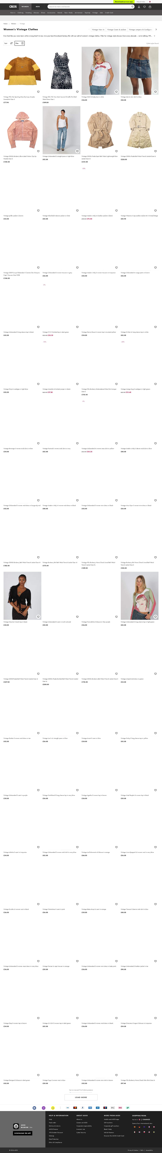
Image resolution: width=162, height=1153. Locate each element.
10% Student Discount (56, 1132)
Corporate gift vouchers (111, 1126)
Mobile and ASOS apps (111, 1119)
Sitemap (51, 1136)
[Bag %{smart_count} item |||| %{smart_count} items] (150, 6)
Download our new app (124, 2)
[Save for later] (38, 91)
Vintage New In (98, 29)
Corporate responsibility (84, 1126)
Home (5, 24)
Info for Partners (109, 1132)
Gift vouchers (108, 1123)
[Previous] (89, 29)
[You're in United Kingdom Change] (150, 1)
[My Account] (139, 6)
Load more (81, 1097)
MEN (38, 7)
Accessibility (149, 1150)
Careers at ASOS (81, 1123)
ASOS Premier (53, 1129)
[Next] (156, 29)
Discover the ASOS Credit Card (114, 1136)
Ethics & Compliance (55, 1142)
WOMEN (25, 7)
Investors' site (80, 1129)
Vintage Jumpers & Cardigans (140, 29)
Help (50, 1119)
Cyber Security (81, 1132)
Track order (52, 1123)
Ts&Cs (142, 1150)
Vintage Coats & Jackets (116, 29)
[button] (134, 1127)
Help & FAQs (141, 2)
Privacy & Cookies (133, 1150)
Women (13, 24)
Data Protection (54, 1139)
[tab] (13, 12)
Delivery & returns (54, 1126)
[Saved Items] (144, 6)
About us (79, 1119)
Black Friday (108, 1129)
